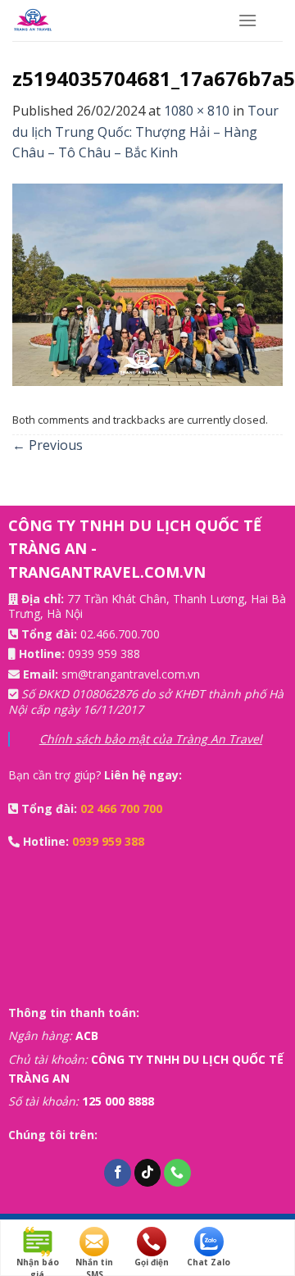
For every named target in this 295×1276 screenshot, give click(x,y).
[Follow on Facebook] (117, 1173)
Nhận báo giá (37, 1262)
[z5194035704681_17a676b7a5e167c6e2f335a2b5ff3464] (147, 284)
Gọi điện (151, 1262)
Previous (47, 445)
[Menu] (247, 20)
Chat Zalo (208, 1262)
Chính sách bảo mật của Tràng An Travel (150, 739)
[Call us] (177, 1173)
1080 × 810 (196, 111)
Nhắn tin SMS (94, 1262)
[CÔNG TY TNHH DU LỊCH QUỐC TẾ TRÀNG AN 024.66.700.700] (112, 20)
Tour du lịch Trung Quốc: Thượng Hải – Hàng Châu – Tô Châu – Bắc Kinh (145, 131)
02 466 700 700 (121, 808)
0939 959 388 (104, 653)
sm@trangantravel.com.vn (130, 674)
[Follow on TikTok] (147, 1173)
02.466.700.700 (120, 634)
